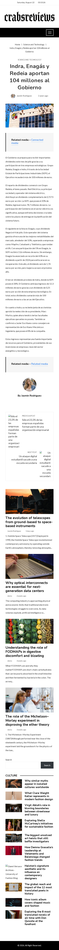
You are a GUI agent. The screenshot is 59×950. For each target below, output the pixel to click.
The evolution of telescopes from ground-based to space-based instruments (29, 522)
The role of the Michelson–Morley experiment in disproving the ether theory (27, 720)
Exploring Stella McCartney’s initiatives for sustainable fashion (39, 824)
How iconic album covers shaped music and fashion (37, 903)
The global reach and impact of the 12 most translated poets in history (38, 889)
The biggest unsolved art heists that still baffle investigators (38, 838)
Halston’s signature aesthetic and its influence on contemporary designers (37, 872)
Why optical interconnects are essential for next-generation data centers (26, 587)
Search (8, 759)
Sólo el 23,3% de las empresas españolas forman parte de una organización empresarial (35, 423)
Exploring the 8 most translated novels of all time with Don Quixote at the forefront (38, 918)
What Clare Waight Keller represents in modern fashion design (39, 796)
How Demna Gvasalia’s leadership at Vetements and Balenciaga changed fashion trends (39, 854)
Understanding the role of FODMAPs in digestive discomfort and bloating (26, 651)
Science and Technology (29, 60)
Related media (39, 364)
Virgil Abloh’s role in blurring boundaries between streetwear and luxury (37, 809)
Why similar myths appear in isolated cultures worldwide (37, 784)
